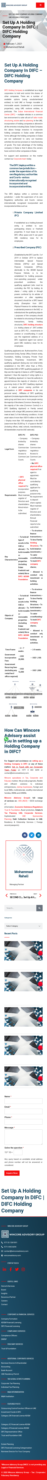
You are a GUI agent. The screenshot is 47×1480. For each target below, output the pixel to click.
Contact (4, 1304)
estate (16, 121)
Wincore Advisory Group (16, 798)
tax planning (28, 121)
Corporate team (20, 159)
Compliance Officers (9, 1336)
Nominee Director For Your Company (15, 1452)
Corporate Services (33, 813)
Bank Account (6, 1370)
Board (3, 1290)
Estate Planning (7, 1444)
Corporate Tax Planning (10, 1383)
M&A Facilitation (7, 1396)
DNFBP (4, 1339)
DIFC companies (25, 390)
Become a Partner (8, 1297)
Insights (4, 1293)
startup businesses (24, 787)
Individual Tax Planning (10, 1387)
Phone (8, 1117)
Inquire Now (12, 1173)
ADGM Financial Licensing (11, 1323)
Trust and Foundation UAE (11, 1435)
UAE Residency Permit (10, 1374)
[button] (25, 835)
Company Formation (9, 1319)
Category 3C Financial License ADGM (15, 1424)
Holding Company (35, 14)
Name (8, 1096)
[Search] (39, 908)
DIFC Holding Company (18, 14)
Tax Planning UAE (13, 813)
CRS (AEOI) (22, 801)
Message (10, 1127)
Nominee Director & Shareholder (14, 1363)
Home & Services (8, 1286)
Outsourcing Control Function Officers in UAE (18, 1408)
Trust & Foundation (12, 810)
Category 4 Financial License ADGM (15, 1428)
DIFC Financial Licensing (10, 1326)
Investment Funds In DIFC (11, 1412)
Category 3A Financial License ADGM (15, 1416)
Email (8, 1107)
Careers (4, 1301)
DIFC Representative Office (11, 1432)
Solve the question (14, 1148)
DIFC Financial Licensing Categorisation (16, 1448)
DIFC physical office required (36, 466)
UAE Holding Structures (19, 17)
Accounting (5, 1367)
